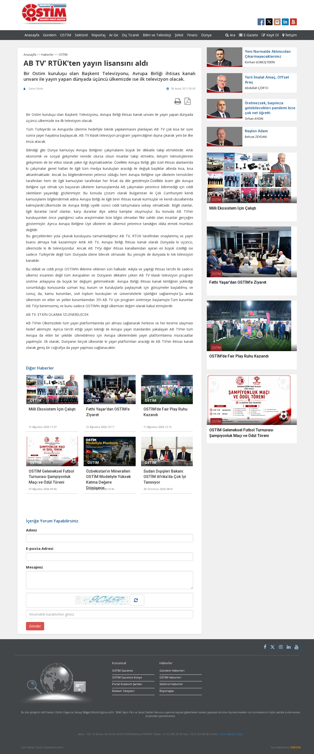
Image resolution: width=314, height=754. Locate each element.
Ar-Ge (113, 35)
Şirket (179, 35)
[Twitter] (272, 648)
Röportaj (98, 35)
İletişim (291, 35)
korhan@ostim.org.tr (231, 734)
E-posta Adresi (39, 548)
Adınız (31, 530)
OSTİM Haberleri (170, 677)
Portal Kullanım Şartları (127, 684)
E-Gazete (251, 35)
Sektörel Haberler (171, 684)
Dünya (206, 35)
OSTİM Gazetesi (122, 670)
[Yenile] (137, 600)
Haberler (47, 55)
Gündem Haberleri (171, 670)
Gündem (49, 35)
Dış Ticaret (130, 35)
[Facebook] (265, 647)
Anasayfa (32, 35)
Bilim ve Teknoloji (157, 35)
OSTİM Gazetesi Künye (127, 677)
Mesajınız (34, 567)
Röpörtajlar (166, 691)
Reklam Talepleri (123, 691)
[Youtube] (297, 647)
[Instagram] (281, 647)
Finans (192, 35)
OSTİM (65, 35)
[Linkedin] (289, 647)
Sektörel (81, 35)
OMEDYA (295, 747)
